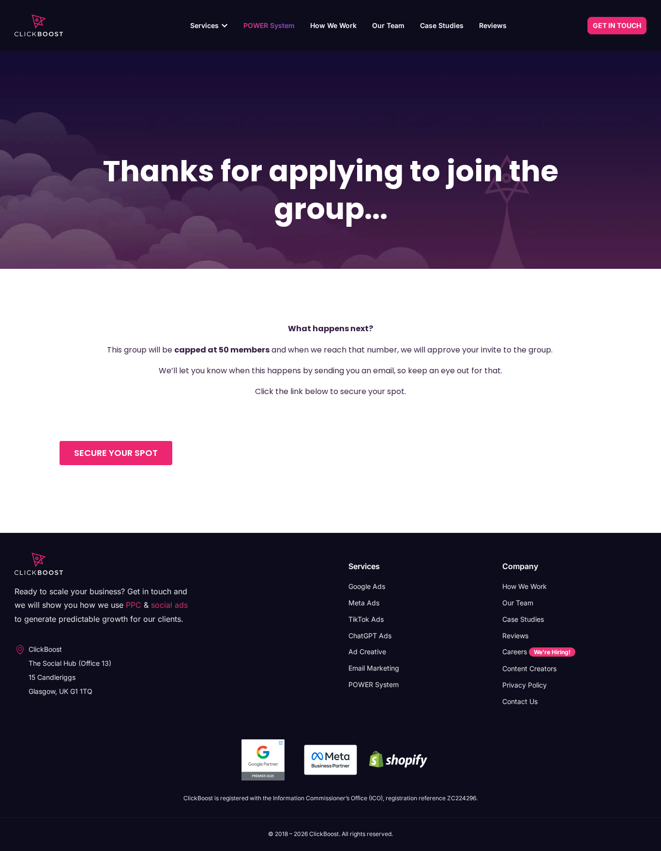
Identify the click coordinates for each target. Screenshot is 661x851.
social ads (169, 605)
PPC (133, 605)
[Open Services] (224, 25)
